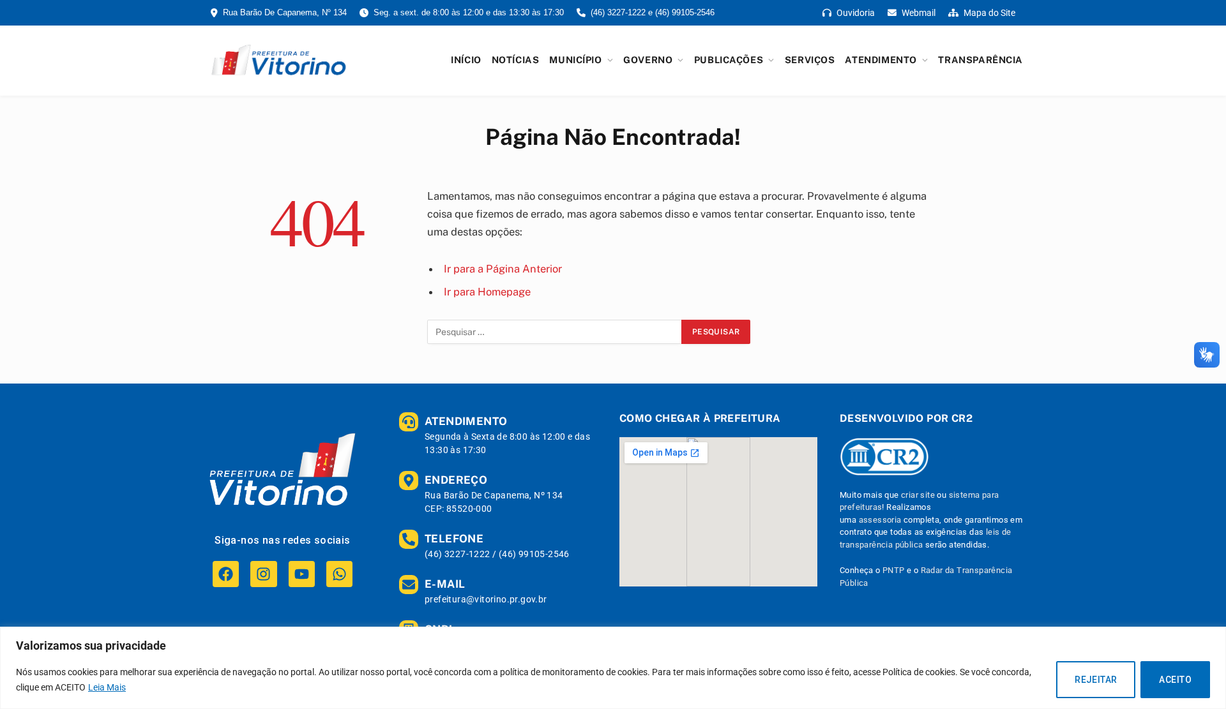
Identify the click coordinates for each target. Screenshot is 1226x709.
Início (466, 59)
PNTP (893, 570)
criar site (918, 495)
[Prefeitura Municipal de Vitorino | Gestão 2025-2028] (278, 60)
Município (575, 59)
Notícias (516, 59)
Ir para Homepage (487, 291)
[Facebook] (226, 574)
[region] (613, 668)
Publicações (728, 59)
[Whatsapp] (339, 574)
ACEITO (1175, 680)
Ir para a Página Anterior (503, 268)
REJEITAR (1096, 680)
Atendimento (880, 59)
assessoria (880, 520)
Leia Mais (107, 687)
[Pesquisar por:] (555, 332)
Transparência (980, 59)
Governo (647, 59)
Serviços (810, 59)
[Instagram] (263, 574)
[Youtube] (302, 574)
